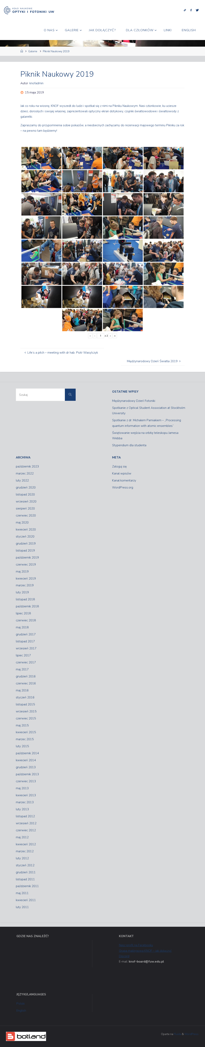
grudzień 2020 (26, 487)
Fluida (177, 1034)
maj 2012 (22, 837)
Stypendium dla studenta (129, 445)
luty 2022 (22, 480)
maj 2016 (22, 690)
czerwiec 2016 (26, 683)
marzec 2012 (25, 851)
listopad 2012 (25, 816)
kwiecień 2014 (26, 760)
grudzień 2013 (26, 767)
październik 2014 (27, 753)
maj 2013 (22, 788)
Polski (20, 1004)
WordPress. (191, 1034)
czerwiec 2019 (26, 565)
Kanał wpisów (121, 473)
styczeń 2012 (25, 865)
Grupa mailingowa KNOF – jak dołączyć (145, 951)
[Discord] (185, 10)
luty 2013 (22, 809)
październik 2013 (27, 774)
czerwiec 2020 (26, 515)
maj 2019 (22, 572)
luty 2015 (22, 746)
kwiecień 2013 (26, 795)
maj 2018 (22, 627)
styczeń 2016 (25, 697)
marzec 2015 (25, 739)
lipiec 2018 (23, 613)
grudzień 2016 (26, 676)
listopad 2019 (25, 551)
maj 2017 (22, 669)
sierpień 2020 (25, 508)
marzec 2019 (25, 585)
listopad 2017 (25, 641)
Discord (124, 956)
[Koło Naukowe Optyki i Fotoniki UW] (29, 10)
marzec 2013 (25, 802)
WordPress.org (122, 487)
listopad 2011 (25, 879)
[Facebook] (191, 10)
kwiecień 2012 (26, 844)
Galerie (32, 51)
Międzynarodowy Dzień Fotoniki (133, 401)
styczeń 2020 (25, 537)
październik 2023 (27, 466)
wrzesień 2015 (26, 711)
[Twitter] (197, 10)
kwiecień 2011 (26, 900)
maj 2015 (22, 725)
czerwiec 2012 (26, 830)
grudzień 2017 (26, 634)
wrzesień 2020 (26, 501)
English (21, 1011)
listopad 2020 (25, 494)
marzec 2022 (25, 473)
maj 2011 (22, 893)
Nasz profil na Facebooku (136, 945)
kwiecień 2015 (26, 732)
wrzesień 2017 (26, 648)
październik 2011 (27, 886)
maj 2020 (22, 522)
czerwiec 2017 (26, 662)
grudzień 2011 (26, 872)
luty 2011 (22, 907)
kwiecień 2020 (26, 530)
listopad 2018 (25, 599)
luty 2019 (22, 592)
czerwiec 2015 (26, 718)
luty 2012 (22, 858)
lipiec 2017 (23, 655)
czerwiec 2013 (26, 781)
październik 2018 (27, 606)
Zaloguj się (119, 466)
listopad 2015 (25, 704)
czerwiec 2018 (26, 620)
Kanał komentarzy (124, 480)
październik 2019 (27, 558)
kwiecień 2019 (26, 579)
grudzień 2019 (26, 544)
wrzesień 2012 (26, 823)
